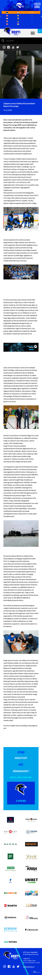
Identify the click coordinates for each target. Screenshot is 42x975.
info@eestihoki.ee (28, 967)
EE (40, 31)
